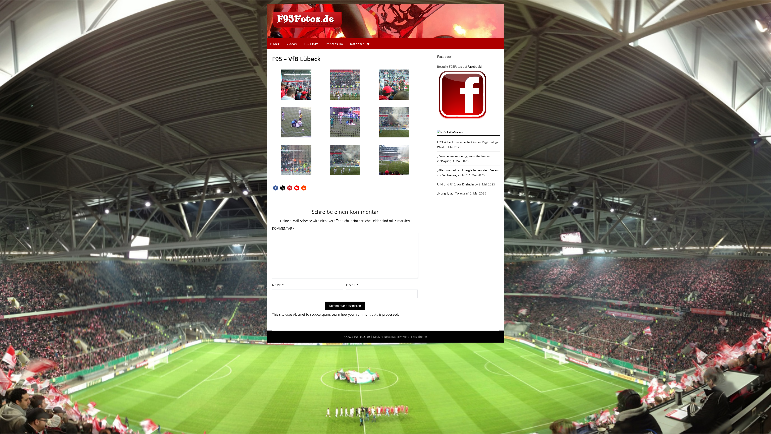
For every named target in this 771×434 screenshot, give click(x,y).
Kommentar (283, 228)
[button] (275, 187)
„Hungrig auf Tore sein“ (453, 193)
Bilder (274, 44)
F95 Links (311, 44)
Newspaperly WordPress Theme (405, 337)
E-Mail (352, 285)
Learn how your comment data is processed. (365, 314)
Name (278, 285)
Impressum (334, 44)
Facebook (474, 66)
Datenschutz (360, 44)
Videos (292, 44)
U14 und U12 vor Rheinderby (457, 184)
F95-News (455, 132)
